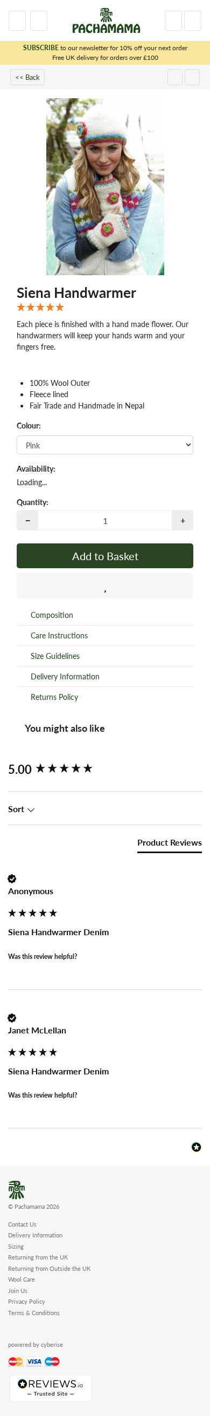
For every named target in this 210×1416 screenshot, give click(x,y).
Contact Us (22, 1224)
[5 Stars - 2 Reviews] (105, 307)
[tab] (169, 844)
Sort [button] (17, 809)
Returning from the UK (38, 1257)
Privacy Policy (26, 1301)
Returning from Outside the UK (49, 1268)
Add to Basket (105, 555)
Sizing (16, 1246)
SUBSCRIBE (41, 47)
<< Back (27, 77)
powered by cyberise (35, 1344)
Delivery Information (35, 1235)
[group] (105, 769)
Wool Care (21, 1279)
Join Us (17, 1290)
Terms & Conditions (34, 1313)
